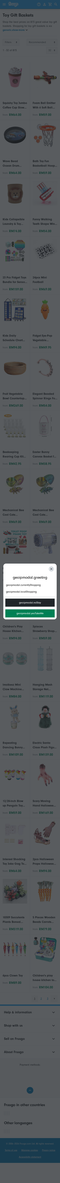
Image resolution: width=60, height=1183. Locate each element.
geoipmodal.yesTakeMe (30, 613)
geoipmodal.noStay (30, 602)
